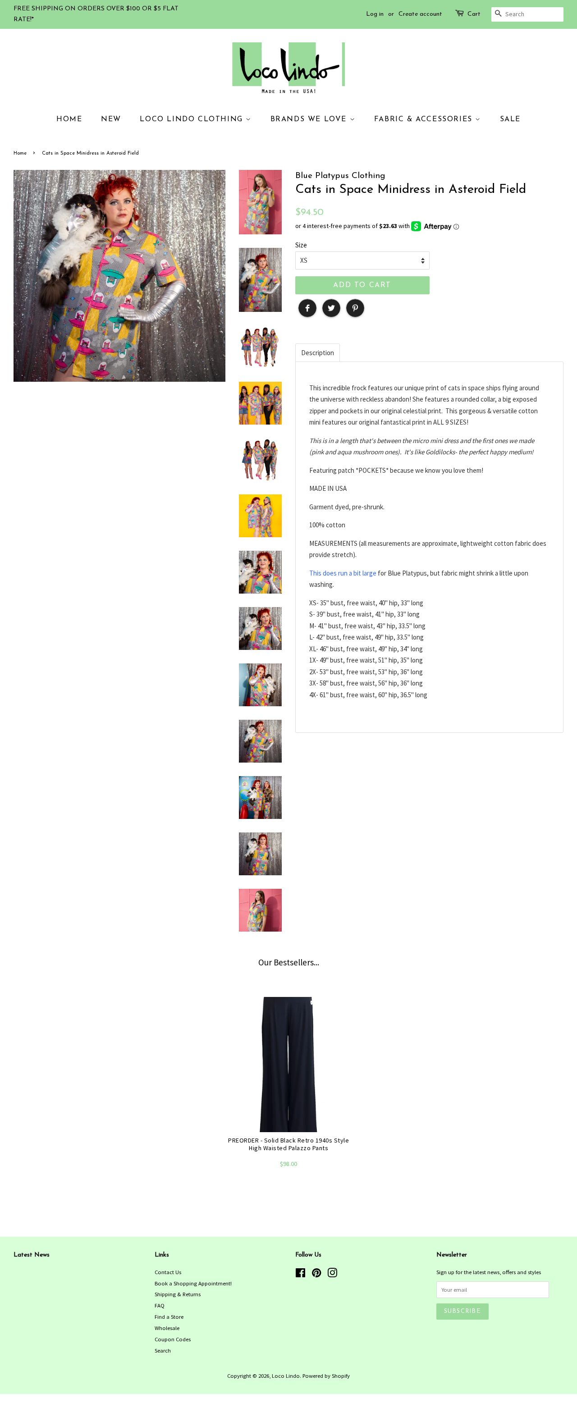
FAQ (160, 1305)
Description (317, 352)
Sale (510, 119)
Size (301, 245)
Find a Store (169, 1316)
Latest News (32, 1255)
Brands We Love (310, 119)
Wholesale (167, 1327)
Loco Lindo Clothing (193, 119)
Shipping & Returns (178, 1294)
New (111, 119)
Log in (375, 14)
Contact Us (168, 1271)
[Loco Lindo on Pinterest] (316, 1274)
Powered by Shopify (326, 1375)
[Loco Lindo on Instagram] (332, 1274)
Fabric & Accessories (425, 119)
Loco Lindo (286, 1375)
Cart (474, 14)
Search (163, 1350)
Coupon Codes (173, 1339)
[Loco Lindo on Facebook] (300, 1274)
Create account (420, 14)
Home (69, 119)
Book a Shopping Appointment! (193, 1283)
